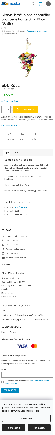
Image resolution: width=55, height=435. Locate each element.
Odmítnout (14, 427)
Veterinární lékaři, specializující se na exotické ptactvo (25, 319)
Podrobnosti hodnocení (37, 31)
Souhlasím (39, 427)
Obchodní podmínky (10, 278)
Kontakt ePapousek (10, 332)
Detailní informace (9, 125)
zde (37, 411)
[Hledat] (33, 4)
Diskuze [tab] (14, 152)
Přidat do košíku (27, 109)
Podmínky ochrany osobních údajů (16, 285)
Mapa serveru (7, 293)
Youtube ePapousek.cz (16, 257)
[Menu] (48, 4)
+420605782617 (12, 240)
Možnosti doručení (9, 101)
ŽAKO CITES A (7, 311)
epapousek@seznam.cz (16, 236)
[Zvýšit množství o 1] (11, 107)
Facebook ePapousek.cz (16, 249)
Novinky (4, 289)
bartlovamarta (12, 253)
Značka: (10, 33)
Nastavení (26, 418)
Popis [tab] (6, 152)
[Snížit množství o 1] (11, 111)
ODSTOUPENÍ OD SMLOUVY (13, 281)
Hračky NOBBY (22, 207)
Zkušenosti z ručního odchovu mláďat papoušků (22, 315)
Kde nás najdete (8, 296)
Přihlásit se (10, 390)
